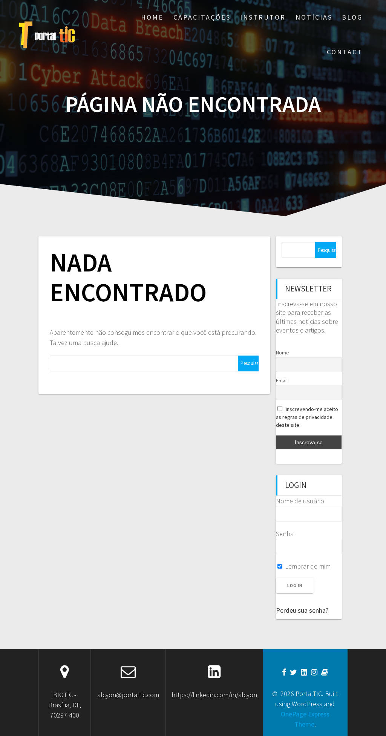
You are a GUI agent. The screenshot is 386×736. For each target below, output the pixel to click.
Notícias (314, 17)
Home (152, 17)
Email (282, 380)
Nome (282, 352)
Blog (352, 17)
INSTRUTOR (263, 17)
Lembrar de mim (307, 566)
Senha (285, 533)
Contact (345, 52)
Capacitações (202, 17)
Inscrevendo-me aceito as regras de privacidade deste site (307, 417)
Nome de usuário (300, 501)
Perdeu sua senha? (302, 610)
